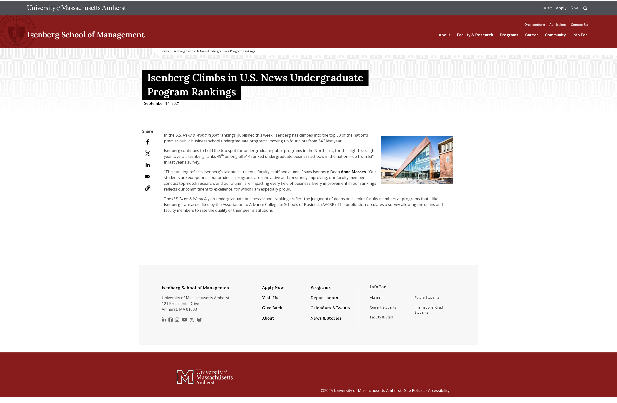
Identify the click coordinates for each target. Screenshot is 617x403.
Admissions (558, 24)
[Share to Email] (148, 176)
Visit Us (270, 297)
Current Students (383, 307)
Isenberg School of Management (86, 35)
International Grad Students (429, 310)
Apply (561, 8)
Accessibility (438, 390)
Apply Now (273, 287)
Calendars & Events (330, 308)
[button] (148, 188)
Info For (580, 35)
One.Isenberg (534, 24)
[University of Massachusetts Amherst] (186, 374)
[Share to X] (148, 153)
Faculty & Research (475, 35)
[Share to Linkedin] (148, 165)
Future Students (427, 297)
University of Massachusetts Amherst (368, 390)
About (444, 35)
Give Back (272, 308)
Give (574, 8)
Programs (509, 35)
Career (531, 35)
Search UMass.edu (585, 8)
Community (555, 35)
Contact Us (579, 24)
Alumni (375, 297)
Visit (548, 8)
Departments (324, 297)
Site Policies (414, 390)
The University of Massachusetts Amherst (76, 8)
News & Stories (326, 318)
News (165, 51)
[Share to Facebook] (148, 142)
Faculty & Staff (381, 317)
